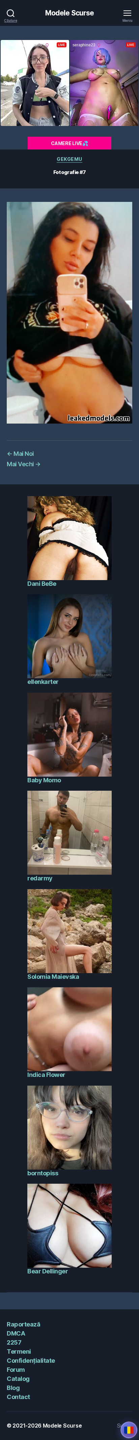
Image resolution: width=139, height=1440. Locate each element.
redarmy (40, 878)
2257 (14, 1342)
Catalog (18, 1378)
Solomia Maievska (53, 976)
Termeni (19, 1351)
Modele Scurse (69, 12)
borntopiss (42, 1173)
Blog (13, 1387)
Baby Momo (44, 780)
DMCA (16, 1333)
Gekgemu (69, 159)
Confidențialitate (31, 1360)
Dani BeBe (41, 583)
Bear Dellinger (47, 1271)
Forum (16, 1369)
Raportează (23, 1324)
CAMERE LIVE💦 (69, 143)
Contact (18, 1396)
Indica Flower (46, 1074)
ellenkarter (43, 681)
